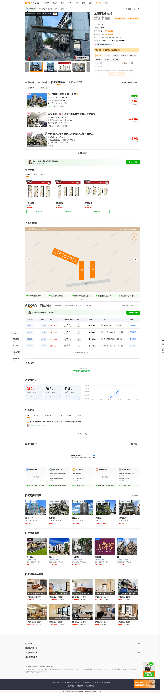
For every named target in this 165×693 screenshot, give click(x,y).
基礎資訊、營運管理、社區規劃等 (112, 41)
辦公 (83, 3)
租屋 (62, 3)
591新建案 (67, 682)
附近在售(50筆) (82, 153)
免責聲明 (71, 686)
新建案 (46, 3)
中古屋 (55, 3)
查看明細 (133, 325)
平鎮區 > (56, 9)
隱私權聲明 (113, 70)
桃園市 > (50, 9)
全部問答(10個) (82, 434)
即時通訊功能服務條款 (123, 70)
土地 (69, 3)
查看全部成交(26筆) (81, 352)
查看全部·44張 (81, 58)
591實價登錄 (56, 682)
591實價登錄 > (43, 9)
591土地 (77, 682)
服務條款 (107, 70)
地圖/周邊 (133, 444)
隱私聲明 (94, 691)
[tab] (31, 88)
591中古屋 (86, 682)
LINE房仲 (134, 162)
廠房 (90, 3)
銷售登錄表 (130, 305)
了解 (55, 13)
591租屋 (95, 682)
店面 (76, 3)
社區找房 (98, 3)
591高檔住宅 (105, 682)
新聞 (106, 3)
